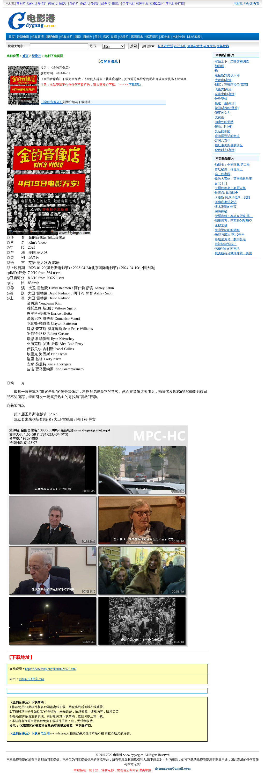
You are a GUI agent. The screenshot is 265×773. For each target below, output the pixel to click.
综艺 (106, 37)
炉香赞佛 (221, 98)
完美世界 (223, 46)
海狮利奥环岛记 (226, 202)
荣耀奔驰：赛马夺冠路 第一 (234, 216)
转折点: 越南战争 (226, 192)
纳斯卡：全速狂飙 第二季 (232, 165)
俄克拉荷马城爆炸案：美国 (233, 253)
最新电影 (23, 37)
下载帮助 (135, 84)
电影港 (45, 733)
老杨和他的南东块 (227, 248)
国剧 (78, 37)
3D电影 (165, 37)
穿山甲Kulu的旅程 (227, 230)
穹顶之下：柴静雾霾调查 (232, 61)
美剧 (97, 37)
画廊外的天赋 (224, 122)
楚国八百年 (222, 140)
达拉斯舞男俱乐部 (227, 75)
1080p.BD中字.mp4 (31, 679)
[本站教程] (194, 37)
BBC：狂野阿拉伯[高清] (231, 84)
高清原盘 (137, 37)
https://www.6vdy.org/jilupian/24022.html (50, 669)
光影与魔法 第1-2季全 (230, 234)
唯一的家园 (222, 174)
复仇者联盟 (165, 46)
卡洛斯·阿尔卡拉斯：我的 (232, 197)
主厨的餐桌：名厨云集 (230, 188)
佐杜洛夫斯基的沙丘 (229, 145)
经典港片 (66, 37)
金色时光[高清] (225, 150)
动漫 (114, 37)
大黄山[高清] (223, 80)
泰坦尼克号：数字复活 (230, 239)
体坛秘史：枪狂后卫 (229, 169)
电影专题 (179, 37)
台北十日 (221, 183)
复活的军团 (222, 131)
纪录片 (124, 37)
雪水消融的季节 (226, 206)
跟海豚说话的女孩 (227, 136)
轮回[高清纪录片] (227, 108)
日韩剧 (87, 37)
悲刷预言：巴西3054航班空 (233, 220)
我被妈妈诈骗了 (226, 244)
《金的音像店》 (52, 102)
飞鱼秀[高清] (223, 89)
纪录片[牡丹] (223, 126)
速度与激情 (195, 46)
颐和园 (219, 66)
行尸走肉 (180, 46)
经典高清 (37, 37)
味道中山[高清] (225, 94)
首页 (12, 37)
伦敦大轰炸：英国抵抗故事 (233, 178)
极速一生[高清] (225, 103)
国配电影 (52, 37)
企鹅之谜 (221, 225)
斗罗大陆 (209, 46)
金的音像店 (109, 61)
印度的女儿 (222, 112)
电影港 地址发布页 (246, 3)
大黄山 (219, 117)
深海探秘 (221, 211)
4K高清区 (151, 37)
